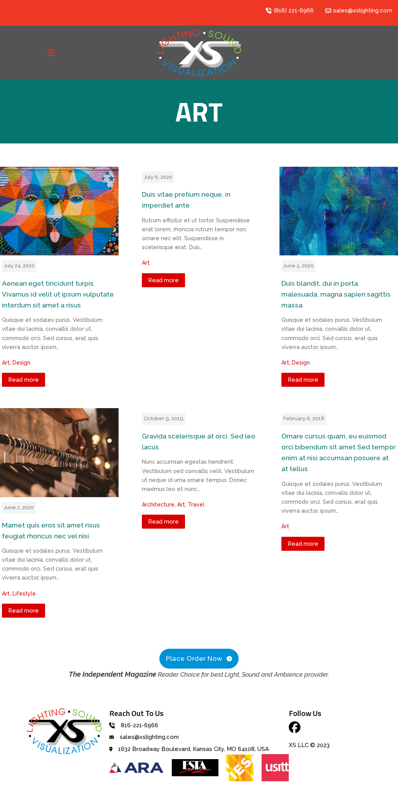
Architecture (158, 504)
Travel (196, 504)
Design (21, 363)
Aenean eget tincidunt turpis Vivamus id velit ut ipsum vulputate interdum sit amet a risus (58, 294)
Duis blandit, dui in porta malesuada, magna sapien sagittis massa (336, 294)
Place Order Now (194, 658)
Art (6, 363)
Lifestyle (24, 593)
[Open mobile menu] (51, 53)
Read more (23, 379)
